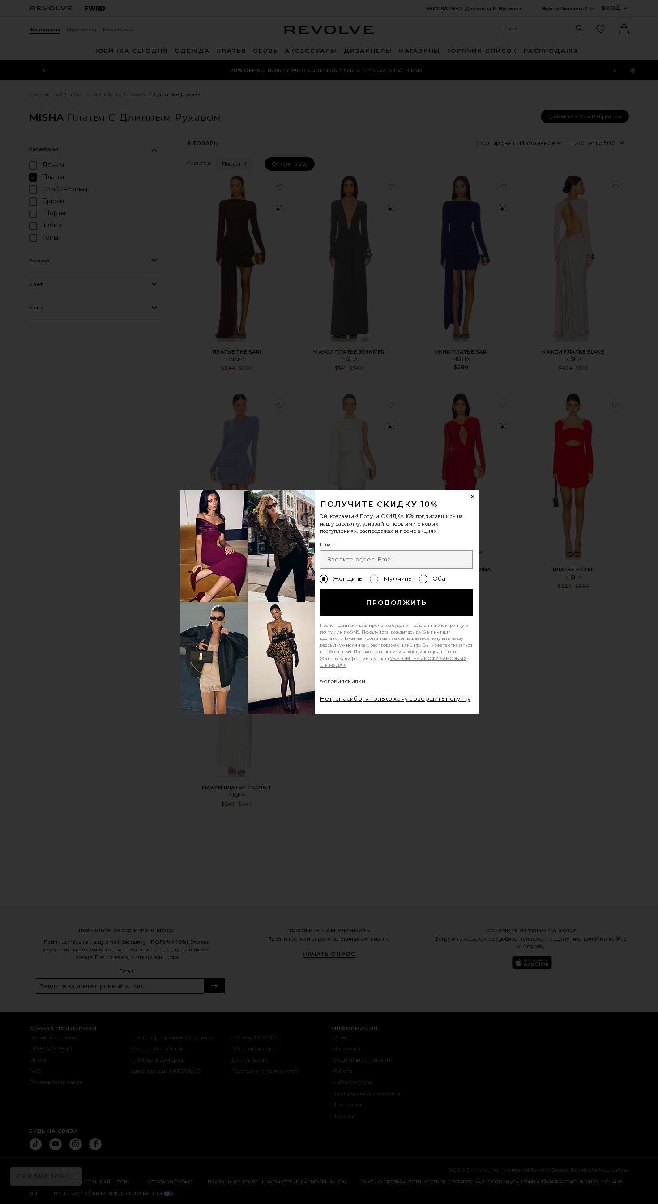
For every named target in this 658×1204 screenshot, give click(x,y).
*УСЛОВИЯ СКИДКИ (342, 681)
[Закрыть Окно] (473, 497)
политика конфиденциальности (421, 651)
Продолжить (397, 603)
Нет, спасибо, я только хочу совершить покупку (395, 698)
